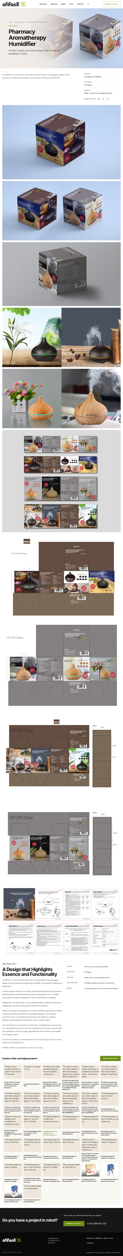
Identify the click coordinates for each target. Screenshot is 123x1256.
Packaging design (19, 22)
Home (10, 22)
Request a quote (111, 4)
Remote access (116, 1252)
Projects (43, 4)
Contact (80, 4)
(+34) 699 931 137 (96, 1223)
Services (54, 4)
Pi (107, 99)
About (63, 4)
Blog (72, 4)
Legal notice (90, 1252)
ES (88, 4)
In (103, 99)
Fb (99, 99)
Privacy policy (99, 1252)
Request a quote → (74, 1223)
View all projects (110, 1058)
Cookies (107, 1252)
